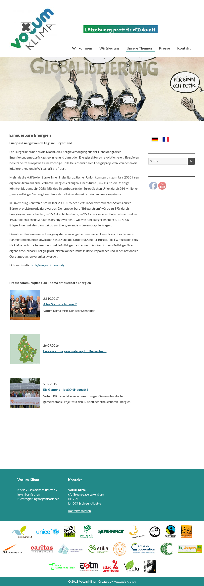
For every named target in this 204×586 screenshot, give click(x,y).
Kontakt (184, 48)
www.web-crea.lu (125, 581)
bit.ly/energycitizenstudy (48, 265)
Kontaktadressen (79, 511)
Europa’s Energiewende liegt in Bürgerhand (75, 351)
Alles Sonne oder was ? (60, 304)
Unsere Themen (139, 48)
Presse (164, 48)
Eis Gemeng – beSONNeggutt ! (65, 389)
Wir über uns (109, 48)
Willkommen (82, 48)
